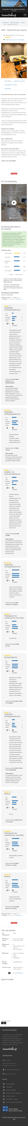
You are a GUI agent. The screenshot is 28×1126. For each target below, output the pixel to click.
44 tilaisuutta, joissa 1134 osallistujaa (15, 39)
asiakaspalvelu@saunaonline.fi (12, 1069)
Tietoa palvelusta (10, 1084)
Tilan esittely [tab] (8, 81)
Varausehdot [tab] (8, 88)
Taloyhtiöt (14, 10)
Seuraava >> (19, 299)
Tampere (23, 22)
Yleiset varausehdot (11, 1090)
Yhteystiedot (9, 1087)
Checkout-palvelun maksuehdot (14, 1102)
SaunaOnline (5, 22)
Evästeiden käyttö (10, 1096)
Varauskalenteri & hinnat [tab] (11, 85)
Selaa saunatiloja (14, 22)
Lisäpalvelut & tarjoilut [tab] (19, 81)
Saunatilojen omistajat (12, 1099)
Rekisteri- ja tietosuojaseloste (13, 1093)
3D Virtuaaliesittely (18, 973)
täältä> (15, 156)
